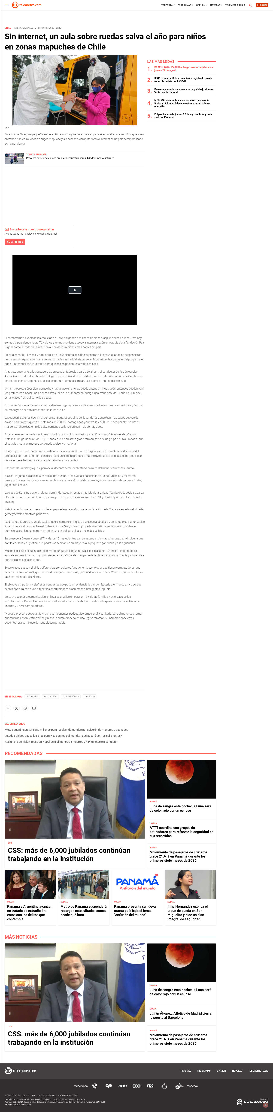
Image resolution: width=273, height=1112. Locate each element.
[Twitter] (16, 708)
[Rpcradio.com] (150, 1088)
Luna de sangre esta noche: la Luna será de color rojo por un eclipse (180, 808)
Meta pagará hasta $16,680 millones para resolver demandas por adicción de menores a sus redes (66, 729)
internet (32, 696)
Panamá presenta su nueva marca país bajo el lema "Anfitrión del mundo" (135, 910)
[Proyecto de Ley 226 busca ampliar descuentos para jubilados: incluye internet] (14, 163)
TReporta (167, 5)
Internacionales (23, 28)
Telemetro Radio (235, 5)
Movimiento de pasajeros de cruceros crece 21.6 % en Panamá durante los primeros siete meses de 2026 (178, 856)
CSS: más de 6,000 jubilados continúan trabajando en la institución (69, 854)
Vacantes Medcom (68, 1095)
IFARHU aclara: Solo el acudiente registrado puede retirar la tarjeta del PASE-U (183, 80)
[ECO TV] (136, 1088)
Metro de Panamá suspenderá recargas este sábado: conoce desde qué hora (84, 910)
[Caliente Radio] (164, 1088)
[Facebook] (7, 708)
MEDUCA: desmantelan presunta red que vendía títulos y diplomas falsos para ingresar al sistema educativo (182, 103)
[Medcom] (192, 1088)
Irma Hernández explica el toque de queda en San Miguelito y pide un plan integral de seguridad (187, 912)
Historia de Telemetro (44, 1095)
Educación (50, 696)
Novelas (215, 5)
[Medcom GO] (81, 1088)
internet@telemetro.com (20, 1105)
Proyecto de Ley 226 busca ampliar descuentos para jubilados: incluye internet (70, 158)
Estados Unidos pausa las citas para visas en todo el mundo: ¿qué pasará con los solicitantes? (63, 735)
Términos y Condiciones (17, 1095)
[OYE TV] (109, 1088)
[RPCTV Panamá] (95, 1088)
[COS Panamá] (123, 1088)
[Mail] (34, 708)
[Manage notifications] (265, 1105)
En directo (262, 5)
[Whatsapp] (25, 708)
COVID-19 (90, 696)
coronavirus (71, 696)
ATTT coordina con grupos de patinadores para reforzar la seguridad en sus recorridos (181, 832)
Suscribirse (15, 241)
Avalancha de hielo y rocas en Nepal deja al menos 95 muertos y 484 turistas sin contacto (61, 741)
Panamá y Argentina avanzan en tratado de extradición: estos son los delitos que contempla (29, 912)
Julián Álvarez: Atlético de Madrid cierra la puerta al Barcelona (181, 1015)
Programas (184, 5)
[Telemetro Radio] (178, 1088)
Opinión (200, 5)
